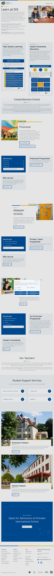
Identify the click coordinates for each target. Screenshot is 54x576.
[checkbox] (16, 287)
